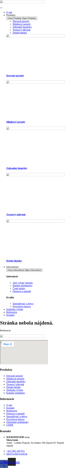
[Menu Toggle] (1, 7)
